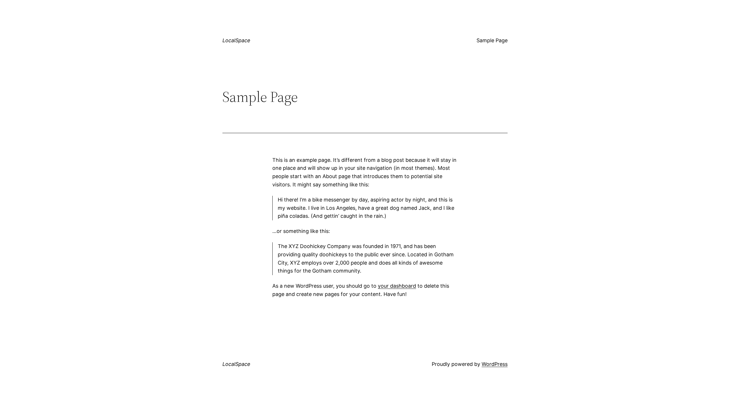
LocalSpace (236, 40)
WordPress (495, 364)
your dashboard (397, 286)
